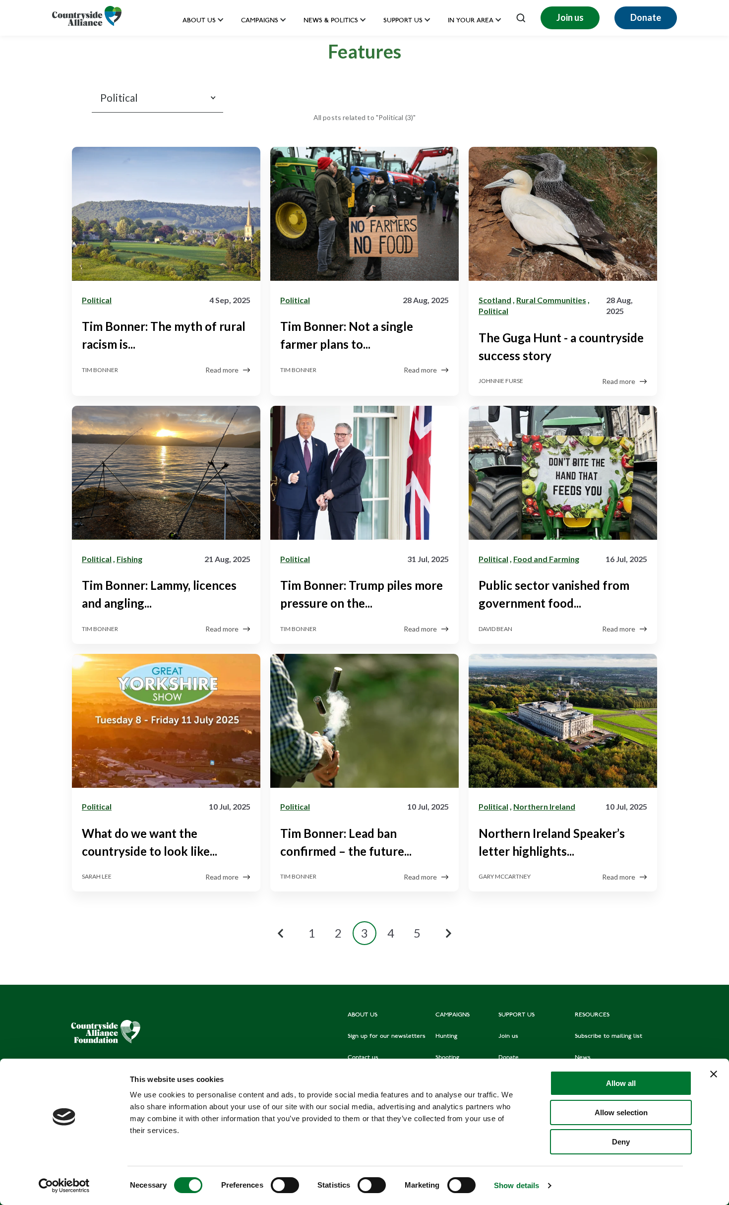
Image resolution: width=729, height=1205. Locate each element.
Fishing (129, 559)
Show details (516, 1185)
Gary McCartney (505, 876)
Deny (621, 1142)
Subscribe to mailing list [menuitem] (608, 1036)
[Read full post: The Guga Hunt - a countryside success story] (563, 216)
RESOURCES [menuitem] (592, 1015)
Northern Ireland (544, 806)
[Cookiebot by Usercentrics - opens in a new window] (64, 1185)
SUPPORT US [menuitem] (516, 1015)
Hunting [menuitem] (446, 1036)
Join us (570, 17)
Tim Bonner (100, 370)
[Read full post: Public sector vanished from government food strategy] (563, 475)
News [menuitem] (583, 1058)
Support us (403, 21)
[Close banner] (713, 1074)
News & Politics (331, 21)
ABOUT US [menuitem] (362, 1015)
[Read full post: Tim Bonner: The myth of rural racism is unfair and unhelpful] (166, 216)
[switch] (285, 1185)
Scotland (495, 300)
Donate (645, 17)
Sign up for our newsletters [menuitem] (386, 1036)
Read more (222, 369)
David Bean (495, 629)
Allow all (621, 1083)
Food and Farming (546, 559)
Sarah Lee (97, 876)
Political (97, 300)
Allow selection (621, 1112)
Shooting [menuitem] (447, 1058)
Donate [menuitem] (508, 1058)
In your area (470, 21)
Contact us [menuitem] (363, 1058)
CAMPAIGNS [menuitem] (452, 1015)
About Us (199, 21)
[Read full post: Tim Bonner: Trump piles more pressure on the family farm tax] (364, 475)
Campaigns (259, 21)
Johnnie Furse (501, 380)
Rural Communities (551, 300)
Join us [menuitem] (508, 1036)
